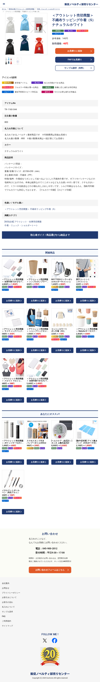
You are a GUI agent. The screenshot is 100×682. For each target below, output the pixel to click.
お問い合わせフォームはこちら (50, 570)
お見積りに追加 (74, 51)
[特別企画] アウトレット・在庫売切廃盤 (21, 9)
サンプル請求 (7, 612)
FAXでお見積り (75, 59)
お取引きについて (9, 597)
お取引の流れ (7, 602)
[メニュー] (4, 4)
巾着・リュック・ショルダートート (48, 9)
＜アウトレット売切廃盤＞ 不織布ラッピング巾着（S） (30, 209)
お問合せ (5, 588)
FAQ (3, 616)
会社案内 (5, 583)
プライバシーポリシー (11, 593)
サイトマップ (7, 626)
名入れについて (8, 607)
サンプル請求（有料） (74, 68)
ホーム (4, 9)
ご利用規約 (6, 621)
